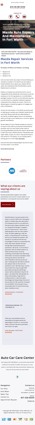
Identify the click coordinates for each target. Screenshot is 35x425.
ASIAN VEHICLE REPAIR (23, 53)
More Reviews (6, 204)
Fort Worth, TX (9, 307)
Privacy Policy (26, 412)
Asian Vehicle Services (7, 149)
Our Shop (4, 389)
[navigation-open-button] (2, 4)
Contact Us (5, 397)
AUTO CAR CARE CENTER (11, 24)
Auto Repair (5, 391)
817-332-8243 (20, 138)
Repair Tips (5, 394)
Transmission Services (12, 305)
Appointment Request (9, 400)
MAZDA (17, 29)
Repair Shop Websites (22, 410)
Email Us (31, 401)
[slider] (8, 294)
